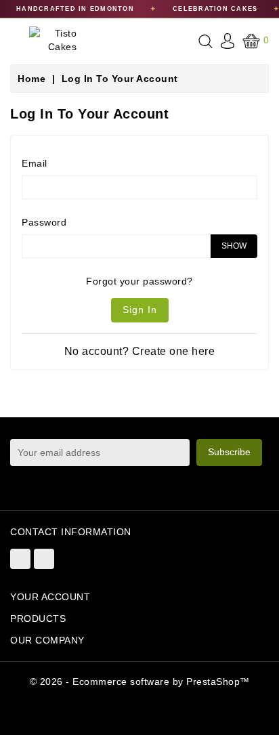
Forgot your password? (139, 281)
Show (233, 246)
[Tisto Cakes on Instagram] (44, 559)
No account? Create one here (139, 351)
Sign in (140, 309)
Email (34, 163)
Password (44, 222)
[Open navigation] (14, 42)
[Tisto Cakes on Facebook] (20, 559)
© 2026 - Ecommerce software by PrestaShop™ (140, 681)
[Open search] (205, 41)
